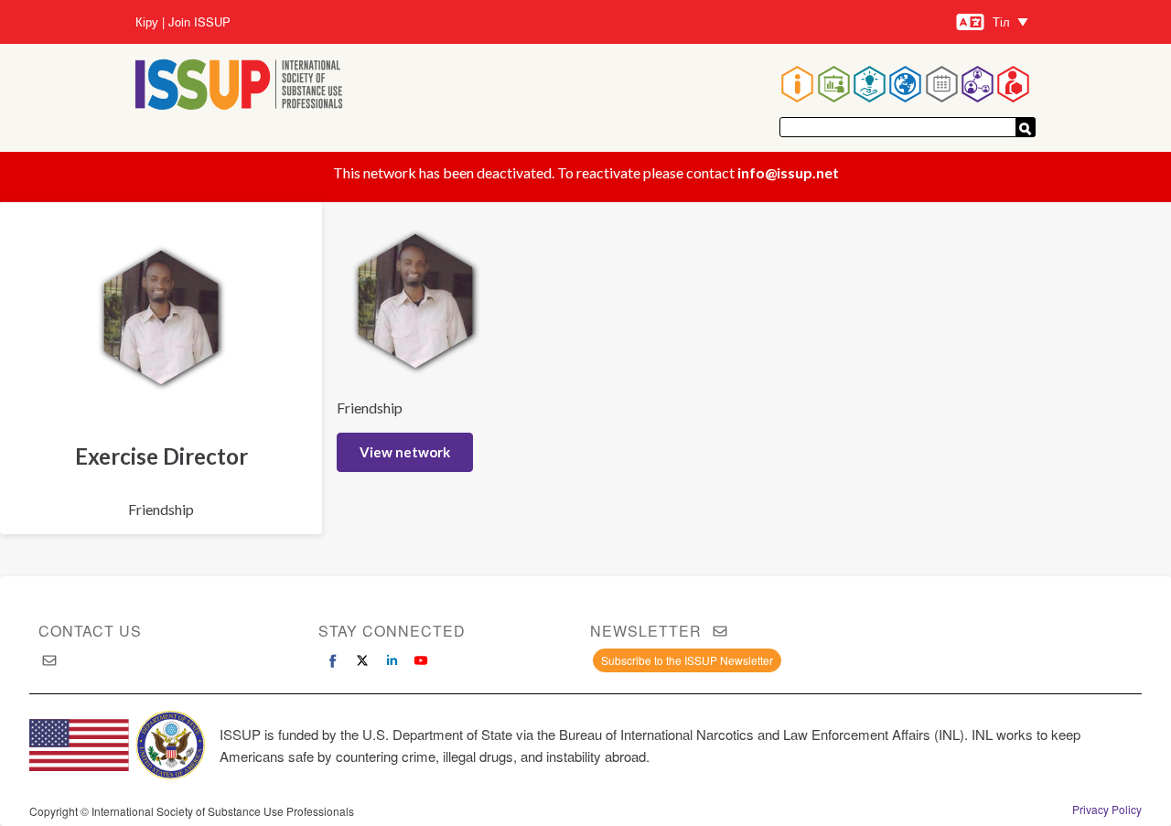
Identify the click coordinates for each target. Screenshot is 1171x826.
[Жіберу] (1025, 127)
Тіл (1001, 21)
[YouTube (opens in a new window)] (421, 660)
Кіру (146, 22)
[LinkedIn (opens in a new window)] (392, 660)
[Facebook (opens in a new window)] (333, 660)
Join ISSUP (199, 22)
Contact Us (90, 630)
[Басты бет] (239, 86)
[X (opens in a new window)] (362, 660)
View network (405, 452)
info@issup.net (788, 172)
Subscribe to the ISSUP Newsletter (687, 660)
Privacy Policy (1107, 809)
